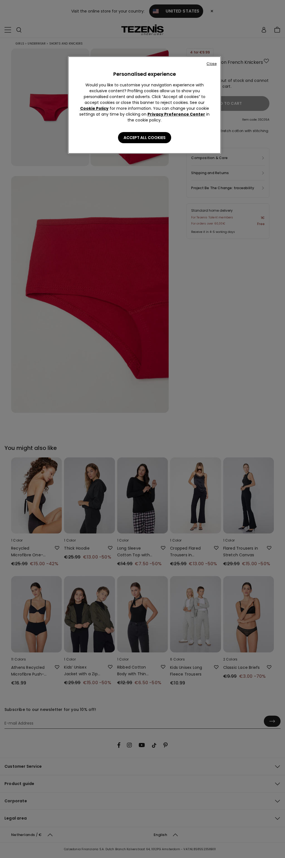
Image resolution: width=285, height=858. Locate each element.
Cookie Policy (94, 108)
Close (212, 63)
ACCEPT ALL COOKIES (145, 137)
